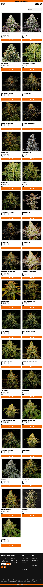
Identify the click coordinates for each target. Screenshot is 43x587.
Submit (8, 564)
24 (7, 35)
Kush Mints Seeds (25, 34)
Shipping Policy (35, 558)
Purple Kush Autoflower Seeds (28, 123)
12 (5, 35)
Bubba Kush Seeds (4, 63)
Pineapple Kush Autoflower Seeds (8, 420)
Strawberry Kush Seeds (6, 509)
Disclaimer (34, 563)
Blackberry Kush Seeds (26, 153)
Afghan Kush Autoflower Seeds (28, 63)
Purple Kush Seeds (4, 242)
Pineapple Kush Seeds (26, 450)
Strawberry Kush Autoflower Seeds (29, 361)
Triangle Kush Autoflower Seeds (28, 331)
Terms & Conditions (35, 567)
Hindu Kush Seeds (4, 153)
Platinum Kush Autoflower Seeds (29, 272)
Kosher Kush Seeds (25, 390)
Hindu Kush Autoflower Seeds (7, 123)
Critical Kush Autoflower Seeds (28, 420)
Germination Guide (35, 570)
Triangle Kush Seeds (5, 331)
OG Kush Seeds (25, 182)
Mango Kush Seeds (25, 480)
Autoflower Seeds (25, 560)
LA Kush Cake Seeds (26, 212)
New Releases (24, 569)
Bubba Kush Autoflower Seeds (7, 93)
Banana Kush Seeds (5, 301)
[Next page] (24, 550)
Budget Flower (13, 558)
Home (3, 9)
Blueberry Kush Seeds (26, 93)
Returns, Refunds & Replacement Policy (35, 561)
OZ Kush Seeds (4, 480)
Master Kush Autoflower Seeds (28, 301)
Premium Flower (14, 560)
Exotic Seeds (24, 562)
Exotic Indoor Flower (14, 562)
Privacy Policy (34, 565)
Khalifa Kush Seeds (5, 34)
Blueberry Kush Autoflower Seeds (8, 272)
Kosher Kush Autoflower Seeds (7, 212)
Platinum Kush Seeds (26, 242)
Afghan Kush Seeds (5, 182)
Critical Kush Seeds (5, 539)
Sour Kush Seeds (25, 509)
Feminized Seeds (25, 558)
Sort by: (30, 9)
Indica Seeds (24, 564)
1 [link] (18, 550)
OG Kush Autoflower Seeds (6, 361)
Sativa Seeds (24, 567)
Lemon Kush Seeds (4, 390)
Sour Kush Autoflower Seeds (7, 450)
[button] (36, 4)
